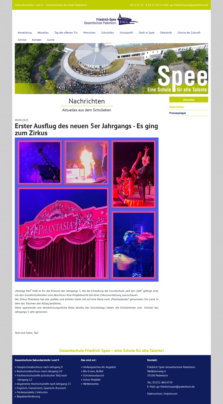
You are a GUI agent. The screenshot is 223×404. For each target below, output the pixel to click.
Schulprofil (126, 32)
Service (22, 39)
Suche (50, 39)
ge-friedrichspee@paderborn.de (189, 5)
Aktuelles (43, 32)
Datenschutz (154, 393)
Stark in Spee (146, 32)
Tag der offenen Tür (66, 32)
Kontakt (36, 39)
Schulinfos (107, 32)
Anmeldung (25, 32)
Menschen (89, 32)
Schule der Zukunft (189, 32)
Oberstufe (166, 32)
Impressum (170, 393)
